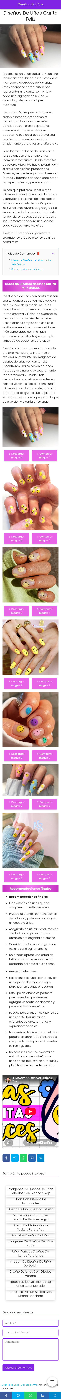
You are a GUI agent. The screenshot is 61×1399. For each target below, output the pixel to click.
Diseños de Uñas (30, 4)
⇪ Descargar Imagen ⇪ (16, 455)
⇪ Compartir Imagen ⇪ (44, 455)
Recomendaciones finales (27, 269)
